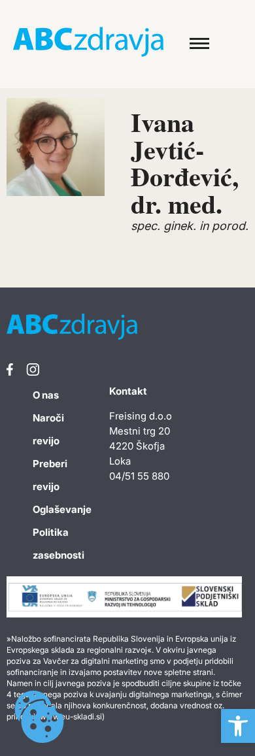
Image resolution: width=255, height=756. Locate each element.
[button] (238, 726)
